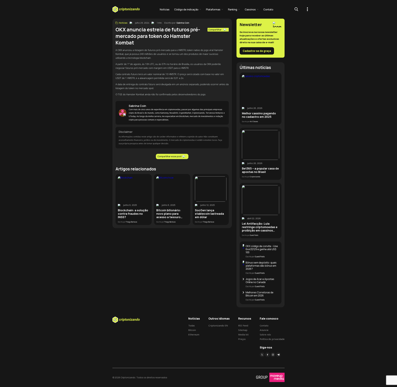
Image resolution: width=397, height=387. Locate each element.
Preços (242, 339)
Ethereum (193, 334)
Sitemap (242, 330)
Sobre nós (265, 334)
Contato (268, 9)
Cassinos (250, 9)
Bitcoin (192, 330)
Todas (191, 325)
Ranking (232, 9)
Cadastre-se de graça (257, 51)
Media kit (243, 334)
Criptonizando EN (218, 325)
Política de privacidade (272, 339)
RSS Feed (243, 325)
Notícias (165, 9)
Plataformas (213, 9)
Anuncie (264, 330)
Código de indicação (186, 9)
